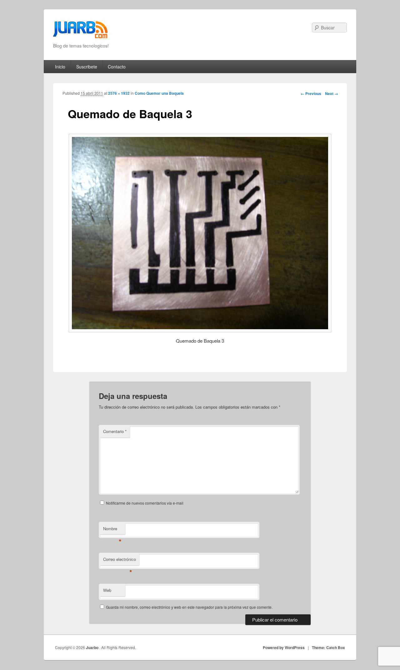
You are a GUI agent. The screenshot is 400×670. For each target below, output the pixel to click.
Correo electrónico (119, 560)
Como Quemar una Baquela (159, 93)
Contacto (117, 66)
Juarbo (92, 647)
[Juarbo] (80, 31)
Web (107, 590)
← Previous (311, 93)
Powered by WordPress (284, 647)
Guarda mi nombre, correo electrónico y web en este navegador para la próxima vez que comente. (189, 607)
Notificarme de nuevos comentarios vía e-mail (144, 503)
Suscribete (86, 66)
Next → (331, 93)
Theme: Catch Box (328, 647)
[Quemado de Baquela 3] (200, 233)
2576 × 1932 (119, 93)
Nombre (112, 530)
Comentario (115, 431)
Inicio (60, 66)
